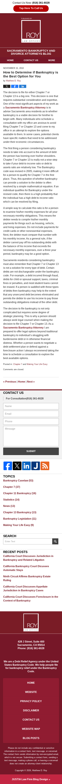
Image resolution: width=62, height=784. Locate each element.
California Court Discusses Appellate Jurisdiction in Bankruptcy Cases (25, 588)
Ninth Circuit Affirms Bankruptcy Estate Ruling (27, 578)
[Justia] (35, 466)
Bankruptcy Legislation (19, 518)
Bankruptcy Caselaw (18, 480)
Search (55, 541)
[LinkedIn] (26, 466)
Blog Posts (31, 738)
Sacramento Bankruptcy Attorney (25, 107)
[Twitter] (17, 466)
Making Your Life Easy (37, 364)
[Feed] (44, 466)
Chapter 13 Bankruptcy (19, 512)
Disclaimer (31, 710)
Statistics (11, 499)
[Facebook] (7, 466)
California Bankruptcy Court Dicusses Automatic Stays (26, 568)
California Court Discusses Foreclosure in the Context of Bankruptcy (30, 598)
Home (10, 60)
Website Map (31, 729)
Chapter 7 (17, 364)
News (9, 506)
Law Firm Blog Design (30, 779)
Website (31, 692)
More (51, 60)
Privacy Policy (31, 701)
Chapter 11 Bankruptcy (19, 493)
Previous (9, 381)
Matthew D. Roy (39, 770)
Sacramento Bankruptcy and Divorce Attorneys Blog (31, 30)
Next (31, 381)
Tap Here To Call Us (31, 8)
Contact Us (31, 60)
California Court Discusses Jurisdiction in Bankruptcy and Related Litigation (28, 558)
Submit (31, 451)
